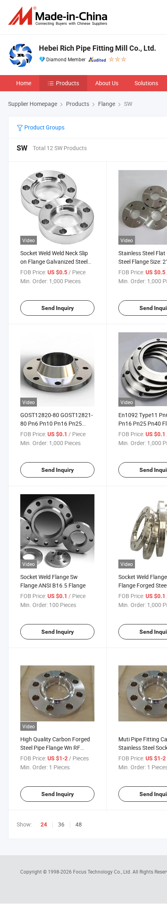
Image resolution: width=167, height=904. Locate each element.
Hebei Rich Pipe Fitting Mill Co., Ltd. (97, 48)
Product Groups (43, 127)
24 (44, 824)
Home (23, 83)
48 (78, 824)
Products (67, 83)
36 (61, 824)
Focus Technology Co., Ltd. (103, 871)
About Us (106, 83)
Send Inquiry (57, 308)
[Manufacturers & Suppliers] (59, 16)
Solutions (146, 83)
